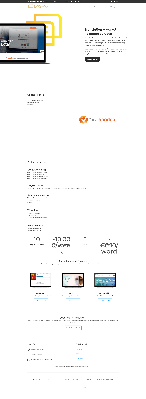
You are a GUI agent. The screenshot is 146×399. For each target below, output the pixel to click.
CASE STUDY (40, 301)
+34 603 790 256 (34, 1)
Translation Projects (100, 7)
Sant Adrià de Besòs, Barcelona (72, 1)
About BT (78, 353)
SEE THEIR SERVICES (92, 59)
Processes (79, 349)
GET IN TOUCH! (73, 328)
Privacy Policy (80, 358)
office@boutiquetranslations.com (51, 1)
